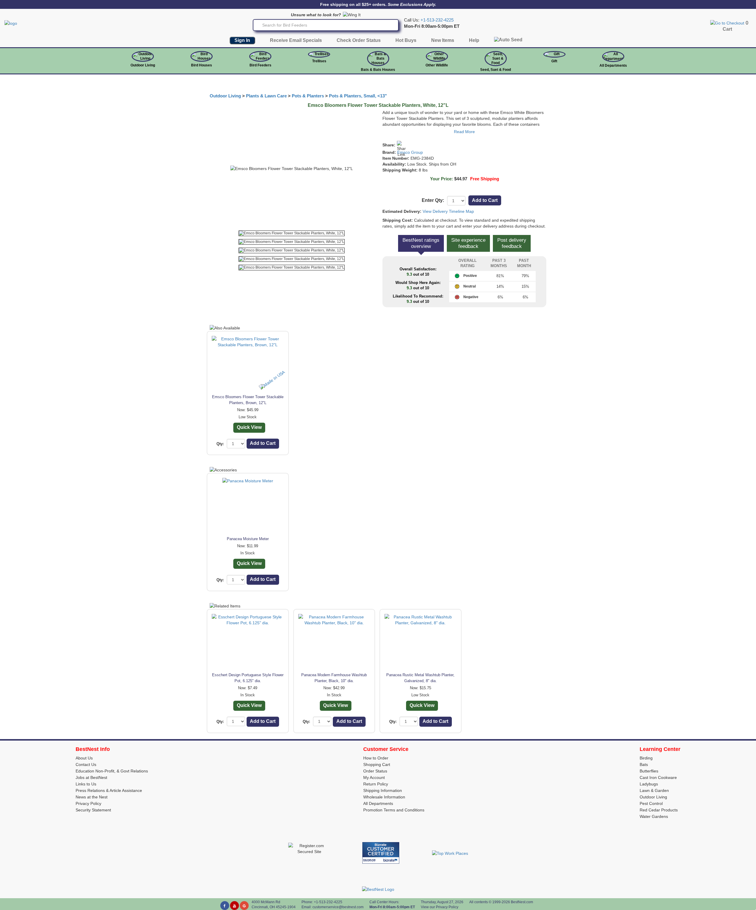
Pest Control (651, 803)
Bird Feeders (260, 65)
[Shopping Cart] (727, 22)
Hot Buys (405, 40)
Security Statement (93, 810)
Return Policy (375, 784)
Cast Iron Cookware (658, 777)
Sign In (242, 40)
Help (474, 40)
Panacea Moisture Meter (248, 539)
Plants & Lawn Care (266, 96)
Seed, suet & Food (495, 70)
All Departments (613, 65)
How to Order (375, 758)
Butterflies (649, 771)
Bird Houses (201, 65)
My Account (374, 777)
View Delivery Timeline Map (448, 211)
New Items (442, 40)
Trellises (319, 61)
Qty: (220, 444)
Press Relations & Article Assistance (109, 790)
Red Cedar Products (659, 810)
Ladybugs (649, 784)
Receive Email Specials (296, 40)
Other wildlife (437, 65)
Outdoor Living (143, 65)
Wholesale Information (384, 797)
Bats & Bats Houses (378, 70)
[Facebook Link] (224, 905)
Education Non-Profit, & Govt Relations (112, 771)
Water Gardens (654, 816)
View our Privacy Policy (439, 907)
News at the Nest (91, 797)
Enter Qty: (433, 200)
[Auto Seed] (508, 41)
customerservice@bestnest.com (338, 907)
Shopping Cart (376, 764)
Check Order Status (359, 40)
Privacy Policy (88, 803)
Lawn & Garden (654, 790)
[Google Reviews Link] (244, 905)
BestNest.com (522, 902)
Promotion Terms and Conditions (393, 810)
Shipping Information (382, 790)
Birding (646, 758)
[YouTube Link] (234, 905)
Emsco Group (410, 152)
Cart (727, 29)
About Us (84, 758)
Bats (644, 764)
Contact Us (86, 764)
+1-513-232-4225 (437, 20)
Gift (554, 61)
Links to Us (86, 784)
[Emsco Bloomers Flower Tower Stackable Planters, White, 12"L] (292, 233)
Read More (464, 131)
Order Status (375, 771)
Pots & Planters (308, 96)
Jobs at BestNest (91, 777)
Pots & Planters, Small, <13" (358, 96)
